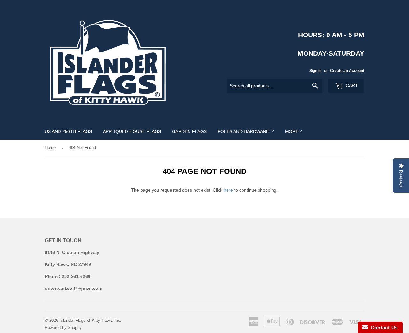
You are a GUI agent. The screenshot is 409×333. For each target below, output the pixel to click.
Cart (351, 85)
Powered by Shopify (63, 327)
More (291, 131)
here (228, 190)
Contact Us (383, 327)
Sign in (315, 70)
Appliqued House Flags (132, 131)
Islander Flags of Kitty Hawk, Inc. (90, 320)
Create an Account (347, 70)
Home (50, 147)
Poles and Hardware (244, 131)
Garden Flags (189, 131)
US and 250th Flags (68, 131)
